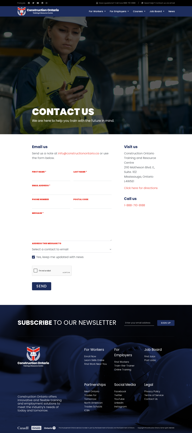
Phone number (40, 199)
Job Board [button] (156, 11)
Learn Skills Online (94, 360)
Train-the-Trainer (124, 365)
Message (37, 213)
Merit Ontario (91, 391)
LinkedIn (118, 402)
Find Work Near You (95, 364)
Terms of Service (154, 395)
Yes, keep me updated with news (60, 257)
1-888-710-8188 (134, 205)
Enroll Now (90, 356)
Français (21, 3)
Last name (80, 171)
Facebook (120, 391)
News (171, 11)
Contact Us (151, 399)
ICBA (87, 410)
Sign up (166, 322)
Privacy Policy (152, 391)
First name (39, 171)
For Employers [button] (118, 11)
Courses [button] (138, 11)
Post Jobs (150, 360)
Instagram (120, 406)
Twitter (118, 395)
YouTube (119, 399)
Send (41, 286)
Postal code (80, 199)
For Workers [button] (96, 11)
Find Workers (121, 361)
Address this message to (46, 243)
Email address (41, 185)
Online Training (122, 369)
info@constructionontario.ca (78, 153)
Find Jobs (149, 356)
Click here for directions (141, 188)
